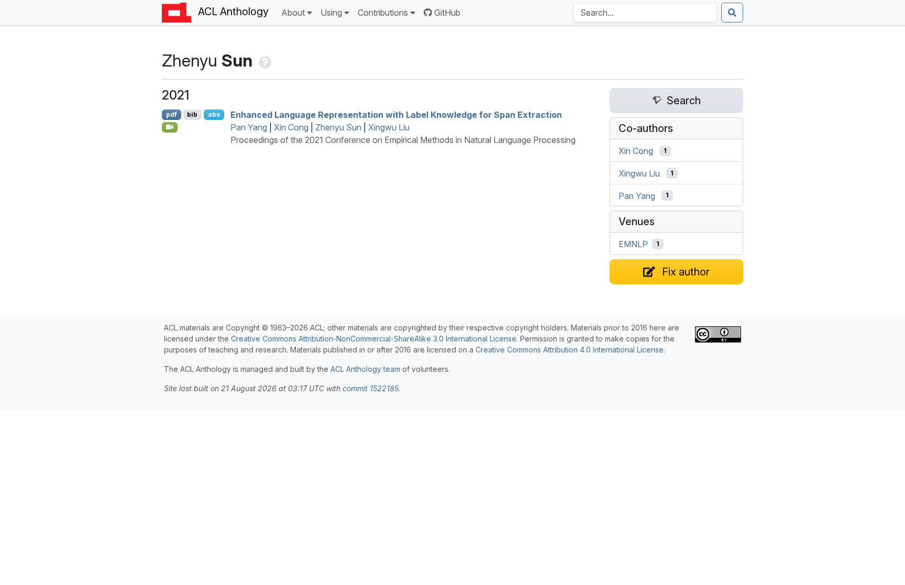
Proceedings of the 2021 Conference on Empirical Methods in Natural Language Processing (403, 140)
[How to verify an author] (264, 60)
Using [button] (331, 12)
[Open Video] (170, 127)
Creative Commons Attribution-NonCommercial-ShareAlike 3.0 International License (373, 338)
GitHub (447, 12)
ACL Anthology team (365, 369)
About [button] (293, 12)
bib (192, 114)
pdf (171, 114)
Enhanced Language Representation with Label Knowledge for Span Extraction (396, 114)
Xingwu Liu (389, 127)
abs (214, 114)
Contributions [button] (383, 12)
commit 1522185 (371, 388)
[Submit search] (732, 13)
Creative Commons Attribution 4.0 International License (570, 349)
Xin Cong (291, 127)
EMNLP (633, 244)
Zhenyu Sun (338, 127)
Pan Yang (248, 127)
